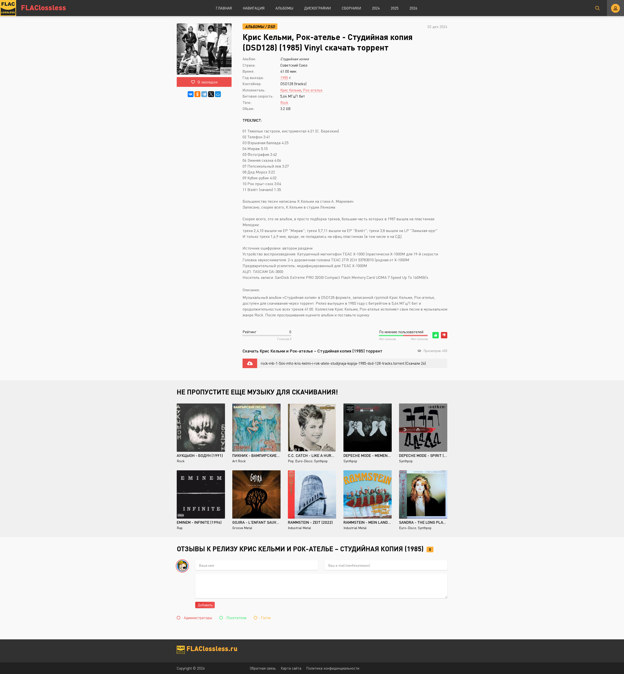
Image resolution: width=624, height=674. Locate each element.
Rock (284, 102)
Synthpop (321, 461)
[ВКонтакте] (191, 94)
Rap (180, 528)
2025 (395, 8)
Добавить (205, 605)
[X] (211, 94)
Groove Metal (242, 528)
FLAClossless (43, 7)
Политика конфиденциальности (332, 668)
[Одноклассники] (197, 94)
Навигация (253, 8)
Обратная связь (263, 668)
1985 (284, 77)
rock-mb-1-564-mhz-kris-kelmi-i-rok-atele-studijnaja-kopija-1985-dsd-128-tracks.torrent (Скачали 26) (343, 363)
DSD (271, 26)
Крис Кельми (290, 90)
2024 (376, 8)
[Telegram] (204, 94)
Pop (291, 461)
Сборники (351, 8)
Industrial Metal (299, 528)
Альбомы (284, 8)
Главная (224, 8)
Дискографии (317, 8)
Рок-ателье (312, 90)
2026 (413, 8)
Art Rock (239, 461)
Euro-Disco (303, 461)
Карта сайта (291, 668)
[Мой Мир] (218, 94)
